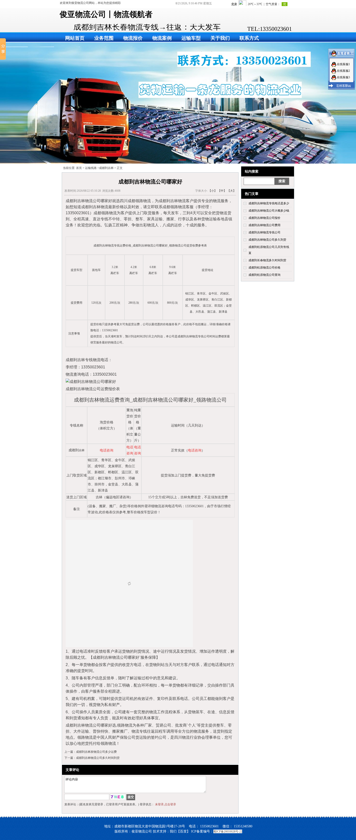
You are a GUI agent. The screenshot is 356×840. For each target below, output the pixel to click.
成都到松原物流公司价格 (264, 267)
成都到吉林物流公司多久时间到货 (98, 758)
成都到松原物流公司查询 (264, 275)
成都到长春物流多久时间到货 (267, 260)
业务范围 (104, 38)
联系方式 (249, 38)
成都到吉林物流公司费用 (264, 225)
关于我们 (220, 38)
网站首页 (75, 38)
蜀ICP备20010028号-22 (227, 831)
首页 (79, 168)
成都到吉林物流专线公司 (264, 232)
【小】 (212, 190)
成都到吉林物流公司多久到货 (267, 239)
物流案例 (162, 38)
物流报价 (133, 38)
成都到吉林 (106, 168)
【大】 (231, 190)
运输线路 (91, 168)
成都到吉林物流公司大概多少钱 (268, 210)
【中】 (222, 190)
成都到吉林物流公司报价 (264, 218)
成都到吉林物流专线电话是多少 (268, 203)
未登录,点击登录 (165, 804)
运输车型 (191, 38)
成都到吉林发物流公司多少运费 (96, 751)
